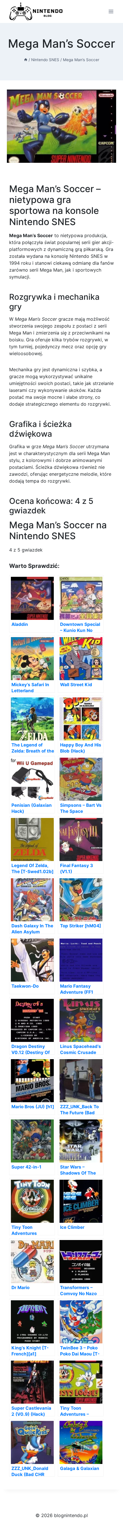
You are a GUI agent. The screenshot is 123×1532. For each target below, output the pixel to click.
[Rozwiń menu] (111, 11)
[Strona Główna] (26, 59)
